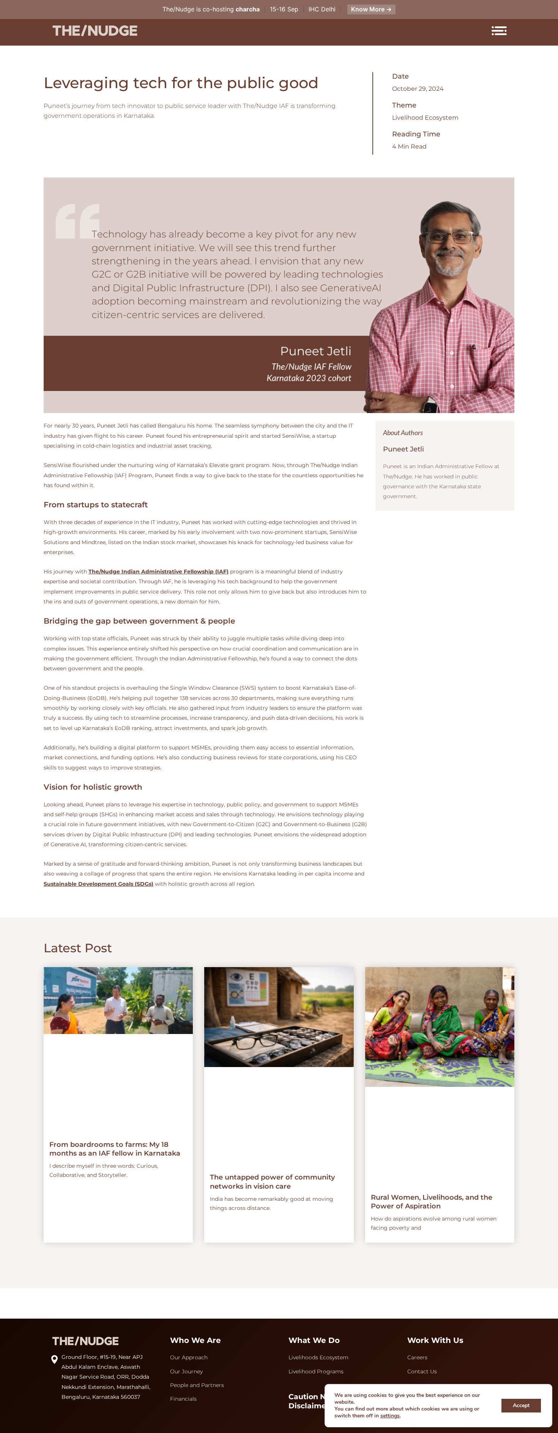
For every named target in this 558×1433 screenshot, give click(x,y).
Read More (124, 1105)
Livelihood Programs (316, 1371)
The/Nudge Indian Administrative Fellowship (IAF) (158, 571)
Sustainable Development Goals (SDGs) (98, 883)
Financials (183, 1398)
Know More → (371, 9)
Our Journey (186, 1371)
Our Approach (189, 1357)
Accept (521, 1405)
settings (390, 1415)
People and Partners (197, 1385)
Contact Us (422, 1371)
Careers (417, 1357)
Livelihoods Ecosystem (318, 1357)
